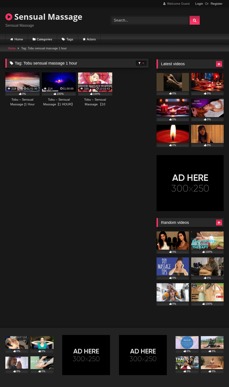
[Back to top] (215, 373)
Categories (44, 39)
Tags (69, 39)
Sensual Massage (47, 16)
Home (19, 39)
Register (217, 3)
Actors (91, 39)
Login (199, 3)
